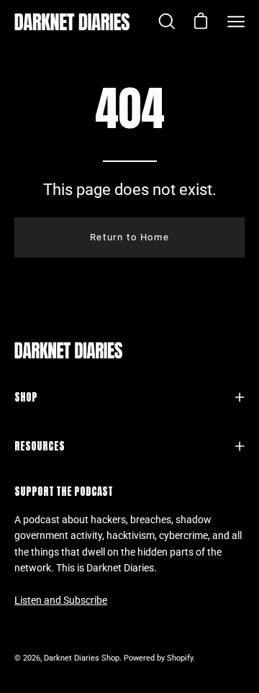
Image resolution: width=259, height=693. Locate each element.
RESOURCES (39, 446)
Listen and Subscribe (60, 600)
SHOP (25, 397)
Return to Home (129, 237)
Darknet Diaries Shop (81, 658)
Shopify (180, 658)
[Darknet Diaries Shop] (72, 21)
